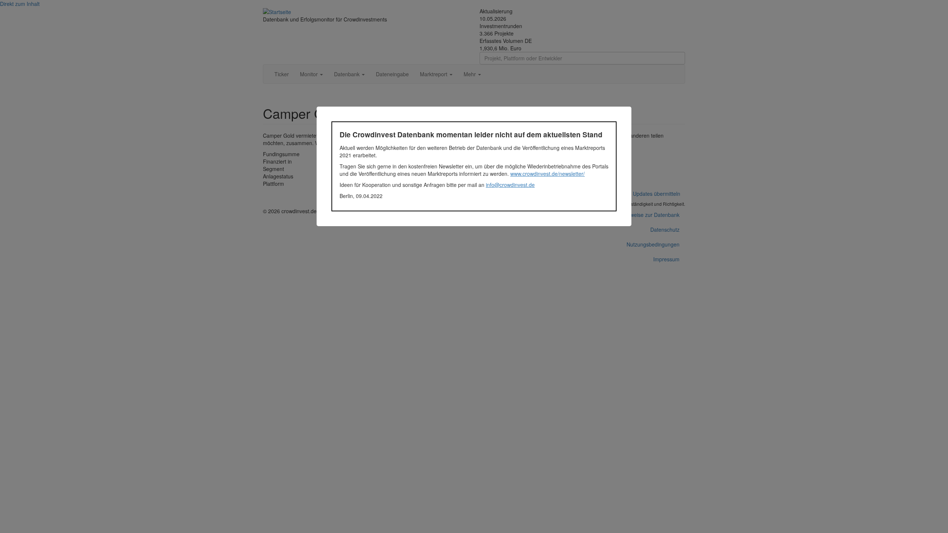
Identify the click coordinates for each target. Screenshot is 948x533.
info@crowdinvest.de (510, 184)
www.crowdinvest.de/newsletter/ (547, 173)
